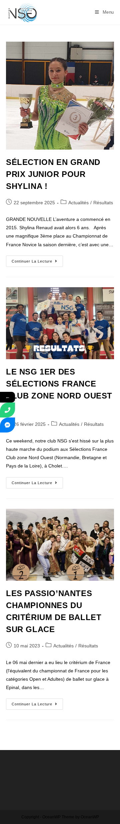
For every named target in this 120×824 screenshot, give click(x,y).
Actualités (78, 202)
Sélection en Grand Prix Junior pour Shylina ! (53, 174)
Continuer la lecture (37, 259)
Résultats (103, 202)
